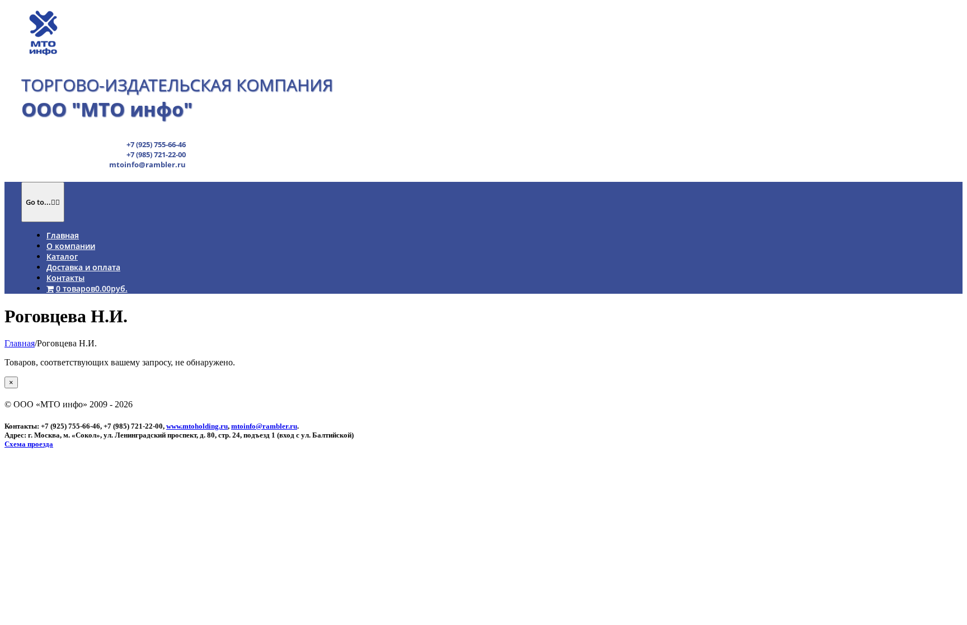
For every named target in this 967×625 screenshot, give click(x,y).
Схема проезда (28, 444)
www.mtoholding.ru (197, 426)
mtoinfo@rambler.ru (264, 426)
